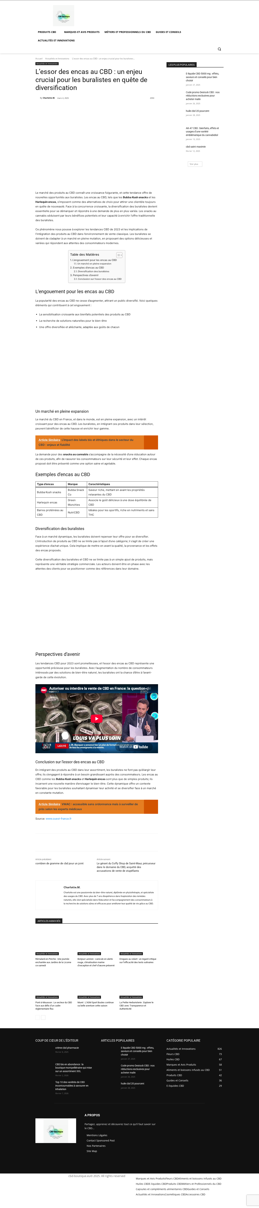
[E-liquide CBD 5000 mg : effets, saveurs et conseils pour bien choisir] (175, 78)
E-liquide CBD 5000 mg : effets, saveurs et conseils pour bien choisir (202, 77)
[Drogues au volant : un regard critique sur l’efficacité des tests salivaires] (138, 941)
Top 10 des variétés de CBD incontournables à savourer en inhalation (71, 1085)
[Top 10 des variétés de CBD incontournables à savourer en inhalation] (44, 1086)
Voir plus (194, 164)
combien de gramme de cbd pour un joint (59, 863)
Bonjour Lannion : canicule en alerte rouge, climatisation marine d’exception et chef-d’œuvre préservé (96, 962)
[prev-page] (37, 1017)
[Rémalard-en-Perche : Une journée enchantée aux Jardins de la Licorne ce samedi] (54, 941)
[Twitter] (71, 107)
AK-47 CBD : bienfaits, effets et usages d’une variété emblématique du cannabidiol (202, 131)
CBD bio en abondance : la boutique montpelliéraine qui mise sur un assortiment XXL (73, 1068)
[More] (96, 107)
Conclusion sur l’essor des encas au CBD (100, 279)
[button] (219, 49)
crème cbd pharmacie (67, 1047)
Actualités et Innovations (57, 58)
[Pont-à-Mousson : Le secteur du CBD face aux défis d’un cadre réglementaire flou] (54, 985)
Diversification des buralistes (93, 271)
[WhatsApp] (87, 107)
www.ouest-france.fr (59, 818)
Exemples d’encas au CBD (88, 267)
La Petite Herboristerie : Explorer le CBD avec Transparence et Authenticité (136, 1005)
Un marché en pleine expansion (94, 263)
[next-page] (43, 1017)
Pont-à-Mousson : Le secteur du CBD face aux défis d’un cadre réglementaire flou (53, 1005)
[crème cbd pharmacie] (44, 1052)
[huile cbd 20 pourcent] (175, 115)
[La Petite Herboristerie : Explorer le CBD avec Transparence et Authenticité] (138, 985)
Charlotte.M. (49, 97)
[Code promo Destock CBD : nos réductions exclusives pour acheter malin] (175, 97)
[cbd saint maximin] (175, 151)
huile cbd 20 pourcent (197, 111)
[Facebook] (63, 107)
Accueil (38, 58)
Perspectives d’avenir (85, 275)
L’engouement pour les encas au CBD (94, 259)
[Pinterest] (79, 107)
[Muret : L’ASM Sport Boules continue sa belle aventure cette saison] (97, 985)
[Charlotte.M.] (37, 98)
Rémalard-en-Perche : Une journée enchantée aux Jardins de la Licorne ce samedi (53, 962)
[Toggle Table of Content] (118, 255)
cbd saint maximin (196, 146)
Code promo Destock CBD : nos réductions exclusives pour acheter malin (203, 96)
